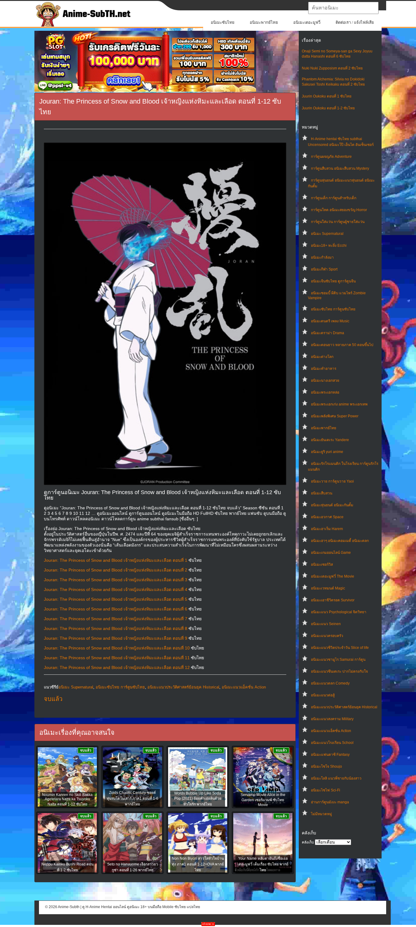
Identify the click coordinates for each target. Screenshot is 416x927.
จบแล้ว (53, 698)
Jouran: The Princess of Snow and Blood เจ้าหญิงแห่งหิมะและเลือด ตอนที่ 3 (115, 579)
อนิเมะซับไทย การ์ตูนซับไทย (333, 309)
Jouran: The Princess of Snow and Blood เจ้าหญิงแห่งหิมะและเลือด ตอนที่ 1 (115, 560)
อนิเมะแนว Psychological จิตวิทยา (338, 612)
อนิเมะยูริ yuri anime (327, 452)
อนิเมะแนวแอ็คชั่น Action (331, 731)
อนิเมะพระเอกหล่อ (325, 392)
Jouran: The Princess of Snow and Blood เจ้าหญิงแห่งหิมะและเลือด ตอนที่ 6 (115, 609)
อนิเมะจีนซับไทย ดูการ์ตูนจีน (333, 281)
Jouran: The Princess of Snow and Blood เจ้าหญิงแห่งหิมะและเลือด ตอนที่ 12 (117, 667)
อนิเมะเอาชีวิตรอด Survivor (332, 600)
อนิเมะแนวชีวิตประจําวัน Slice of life (340, 648)
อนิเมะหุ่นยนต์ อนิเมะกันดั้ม (332, 505)
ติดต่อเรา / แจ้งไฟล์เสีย (355, 22)
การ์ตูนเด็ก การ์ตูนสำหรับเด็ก (333, 198)
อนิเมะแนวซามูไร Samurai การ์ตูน (338, 659)
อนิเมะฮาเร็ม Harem (327, 529)
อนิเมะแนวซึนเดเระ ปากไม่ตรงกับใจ (339, 671)
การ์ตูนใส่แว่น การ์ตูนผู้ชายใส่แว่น (338, 222)
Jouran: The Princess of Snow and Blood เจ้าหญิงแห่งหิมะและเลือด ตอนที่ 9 (115, 638)
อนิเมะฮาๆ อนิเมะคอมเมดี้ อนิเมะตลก (340, 541)
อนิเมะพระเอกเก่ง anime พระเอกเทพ (339, 404)
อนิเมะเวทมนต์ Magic (328, 588)
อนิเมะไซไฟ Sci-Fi (325, 790)
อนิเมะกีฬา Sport (324, 269)
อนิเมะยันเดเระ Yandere (330, 440)
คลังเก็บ (308, 842)
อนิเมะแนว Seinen (326, 624)
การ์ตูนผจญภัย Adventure (331, 156)
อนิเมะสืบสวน (321, 493)
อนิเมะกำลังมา (322, 257)
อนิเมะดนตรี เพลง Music (330, 321)
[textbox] (343, 8)
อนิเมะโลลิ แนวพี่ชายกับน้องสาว (336, 778)
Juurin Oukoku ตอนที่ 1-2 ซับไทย (328, 108)
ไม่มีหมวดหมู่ (321, 814)
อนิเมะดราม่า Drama (327, 333)
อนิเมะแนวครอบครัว (327, 636)
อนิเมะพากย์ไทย (264, 22)
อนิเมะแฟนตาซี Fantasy (330, 754)
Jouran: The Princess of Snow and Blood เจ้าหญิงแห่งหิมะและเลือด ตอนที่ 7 (115, 618)
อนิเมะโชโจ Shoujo (326, 766)
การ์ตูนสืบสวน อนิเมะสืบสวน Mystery (340, 168)
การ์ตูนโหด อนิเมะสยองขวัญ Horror (339, 210)
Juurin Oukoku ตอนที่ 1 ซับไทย (326, 96)
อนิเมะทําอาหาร (323, 368)
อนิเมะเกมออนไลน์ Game (331, 552)
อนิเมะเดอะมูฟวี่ (306, 22)
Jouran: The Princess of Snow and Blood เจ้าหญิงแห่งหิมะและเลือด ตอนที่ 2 (115, 570)
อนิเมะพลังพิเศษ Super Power (334, 416)
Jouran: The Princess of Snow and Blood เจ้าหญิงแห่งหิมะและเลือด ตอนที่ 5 (115, 599)
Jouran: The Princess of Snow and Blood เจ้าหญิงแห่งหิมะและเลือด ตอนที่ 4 (115, 589)
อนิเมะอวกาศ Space (327, 517)
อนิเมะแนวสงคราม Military (332, 719)
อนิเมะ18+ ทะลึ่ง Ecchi (329, 245)
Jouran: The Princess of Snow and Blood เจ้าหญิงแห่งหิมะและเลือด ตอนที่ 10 (117, 648)
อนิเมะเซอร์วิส (322, 564)
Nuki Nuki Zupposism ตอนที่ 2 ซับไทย (332, 68)
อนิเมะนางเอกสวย (325, 380)
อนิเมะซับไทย (222, 22)
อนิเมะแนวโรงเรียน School (332, 743)
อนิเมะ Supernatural (327, 234)
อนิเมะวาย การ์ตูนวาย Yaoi (332, 481)
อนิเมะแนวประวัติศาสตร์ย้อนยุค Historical (344, 707)
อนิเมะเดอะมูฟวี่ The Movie (332, 576)
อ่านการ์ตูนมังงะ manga (330, 802)
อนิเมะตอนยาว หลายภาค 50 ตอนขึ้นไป (342, 345)
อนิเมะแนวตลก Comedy (330, 683)
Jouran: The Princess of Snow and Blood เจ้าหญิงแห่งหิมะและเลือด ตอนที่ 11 (117, 657)
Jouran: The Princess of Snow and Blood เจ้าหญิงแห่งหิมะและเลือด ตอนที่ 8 (115, 628)
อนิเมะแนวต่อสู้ (323, 695)
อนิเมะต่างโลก (322, 357)
